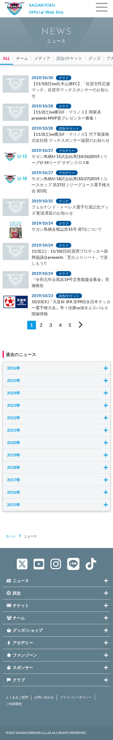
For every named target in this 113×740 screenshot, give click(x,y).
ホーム (10, 536)
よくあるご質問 (17, 697)
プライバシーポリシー (76, 697)
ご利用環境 (14, 704)
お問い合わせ (44, 697)
